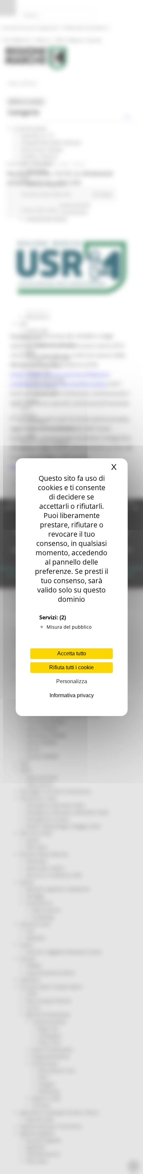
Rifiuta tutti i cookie (71, 667)
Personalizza (71, 681)
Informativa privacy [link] (72, 695)
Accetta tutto (71, 653)
